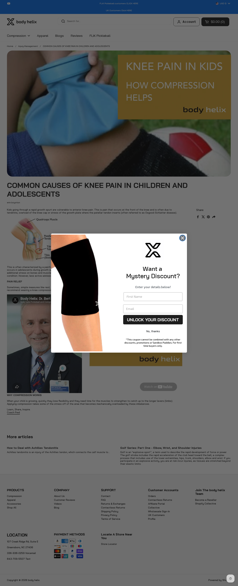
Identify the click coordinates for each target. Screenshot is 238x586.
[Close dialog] (182, 238)
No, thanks (153, 331)
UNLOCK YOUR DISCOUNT (153, 319)
